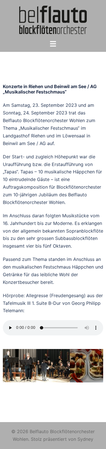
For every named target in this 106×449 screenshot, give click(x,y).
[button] (8, 365)
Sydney (85, 439)
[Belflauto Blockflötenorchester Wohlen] (53, 19)
